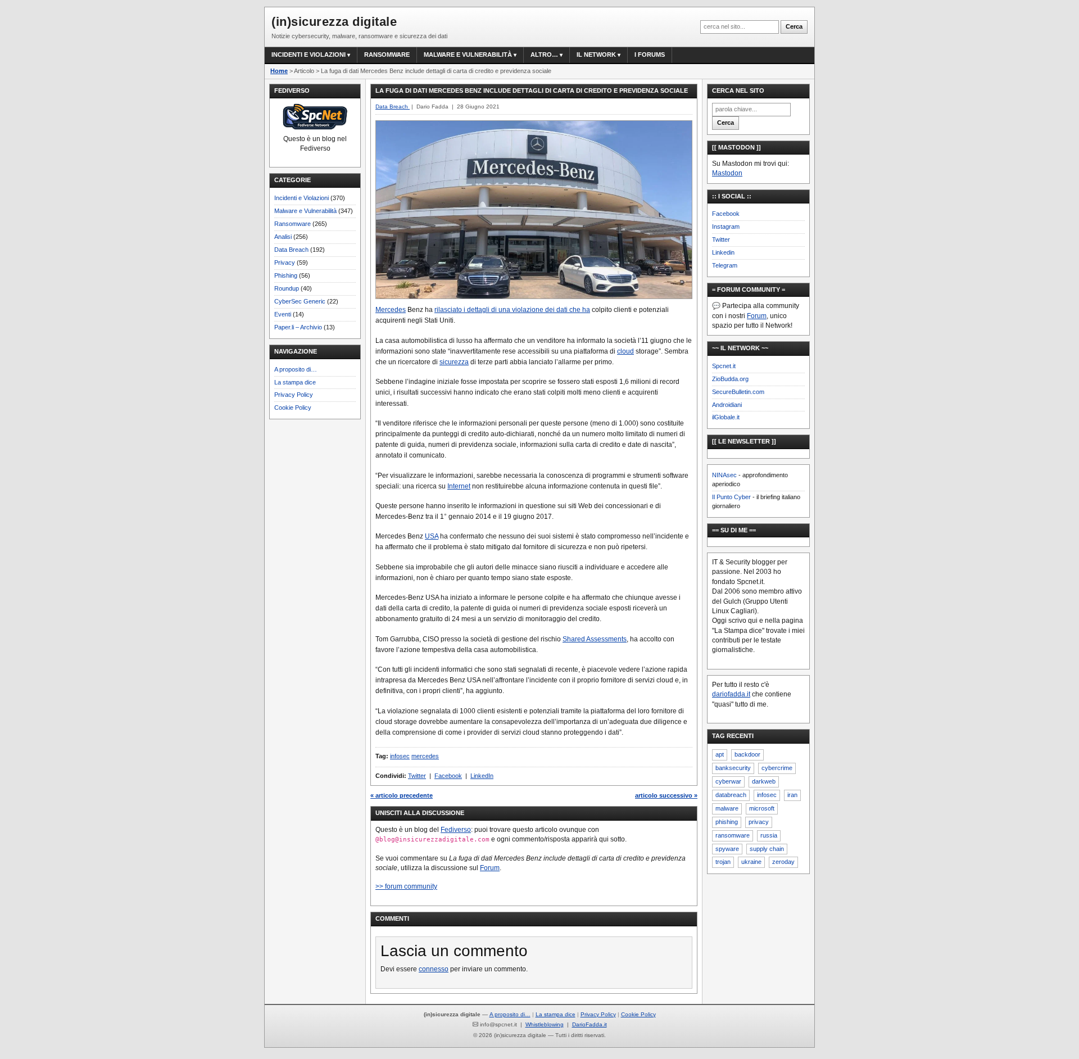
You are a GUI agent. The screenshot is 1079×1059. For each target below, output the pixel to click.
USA (431, 536)
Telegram (724, 265)
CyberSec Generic (299, 301)
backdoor (747, 754)
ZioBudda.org (730, 378)
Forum (490, 868)
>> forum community (406, 886)
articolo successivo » (666, 795)
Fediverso (456, 830)
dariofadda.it (731, 694)
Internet (458, 486)
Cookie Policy (292, 407)
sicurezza (454, 362)
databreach (730, 794)
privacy (759, 821)
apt (719, 754)
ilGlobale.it (726, 417)
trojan (723, 861)
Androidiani (727, 404)
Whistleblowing (544, 1024)
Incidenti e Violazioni (301, 197)
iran (792, 794)
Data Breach (291, 249)
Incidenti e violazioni (308, 54)
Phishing (285, 275)
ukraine (751, 861)
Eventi (282, 314)
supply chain (767, 848)
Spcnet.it (724, 366)
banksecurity (733, 767)
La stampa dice (295, 382)
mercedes (425, 756)
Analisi (283, 236)
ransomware (732, 835)
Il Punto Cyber (731, 497)
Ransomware (387, 54)
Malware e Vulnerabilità (468, 54)
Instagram (726, 226)
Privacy (284, 262)
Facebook (448, 775)
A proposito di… (295, 369)
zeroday (783, 861)
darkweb (764, 781)
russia (768, 835)
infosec (400, 756)
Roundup (286, 288)
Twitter (417, 775)
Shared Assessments (595, 639)
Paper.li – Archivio (298, 327)
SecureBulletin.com (738, 391)
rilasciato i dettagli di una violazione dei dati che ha (512, 310)
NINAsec (724, 475)
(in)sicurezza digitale (334, 22)
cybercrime (776, 767)
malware (726, 808)
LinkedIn (481, 775)
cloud (625, 351)
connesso (433, 969)
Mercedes (390, 310)
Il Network (596, 54)
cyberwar (728, 781)
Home (279, 70)
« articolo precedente (401, 795)
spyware (727, 848)
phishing (726, 821)
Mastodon (727, 173)
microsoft (761, 808)
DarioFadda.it (589, 1024)
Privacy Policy (293, 394)
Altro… (544, 54)
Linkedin (723, 252)
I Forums (649, 54)
